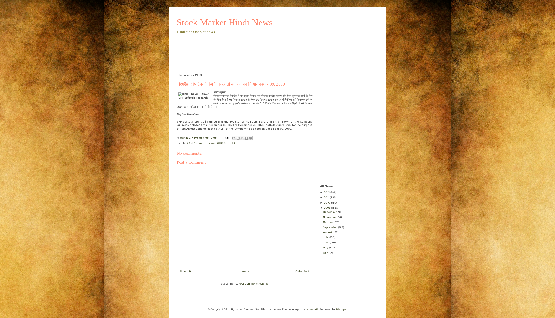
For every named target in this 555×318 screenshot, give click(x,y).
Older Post (302, 271)
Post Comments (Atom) (253, 283)
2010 (327, 202)
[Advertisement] (256, 46)
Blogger (341, 309)
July (326, 237)
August (328, 232)
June (326, 242)
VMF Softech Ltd (227, 143)
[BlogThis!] (238, 138)
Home (245, 271)
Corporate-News (205, 143)
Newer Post (187, 271)
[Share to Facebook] (246, 138)
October (329, 222)
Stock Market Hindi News (225, 22)
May (326, 247)
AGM (190, 143)
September (330, 227)
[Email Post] (226, 137)
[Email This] (234, 138)
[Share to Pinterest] (250, 138)
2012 (327, 192)
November (330, 217)
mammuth (312, 309)
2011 (327, 197)
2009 (327, 207)
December (330, 212)
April (326, 252)
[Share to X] (242, 138)
